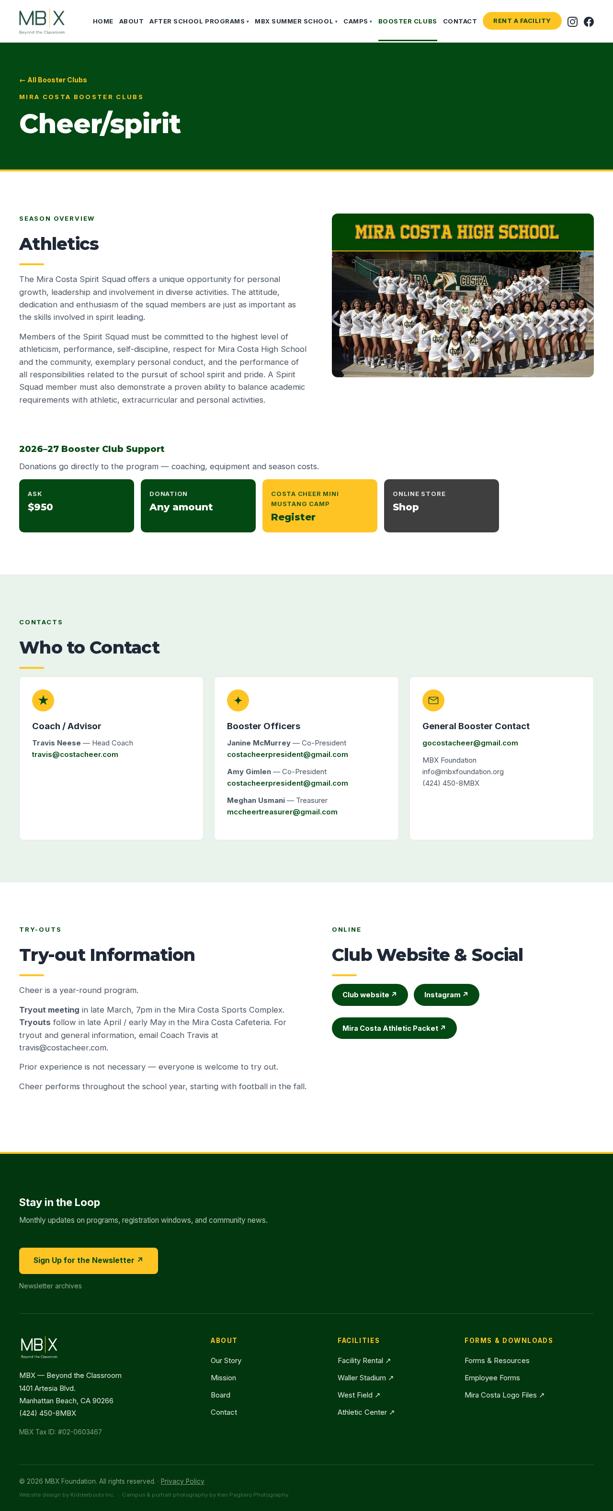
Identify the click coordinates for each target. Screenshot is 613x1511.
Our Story (226, 1360)
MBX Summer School (296, 21)
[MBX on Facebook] (589, 20)
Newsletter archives (50, 1286)
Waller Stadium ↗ (366, 1377)
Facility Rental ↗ (364, 1360)
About (131, 21)
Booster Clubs (407, 21)
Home (103, 21)
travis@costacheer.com (75, 754)
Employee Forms (492, 1377)
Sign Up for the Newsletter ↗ (89, 1260)
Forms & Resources (497, 1360)
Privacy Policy (182, 1481)
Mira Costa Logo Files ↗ (505, 1394)
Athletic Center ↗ (366, 1412)
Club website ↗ (369, 995)
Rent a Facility (522, 20)
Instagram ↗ (446, 995)
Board (220, 1394)
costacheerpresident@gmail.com (287, 754)
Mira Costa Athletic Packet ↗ (394, 1028)
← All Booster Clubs (53, 80)
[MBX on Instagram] (573, 20)
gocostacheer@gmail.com (470, 742)
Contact (460, 21)
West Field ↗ (359, 1394)
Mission (223, 1377)
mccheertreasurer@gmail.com (282, 811)
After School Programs (199, 21)
